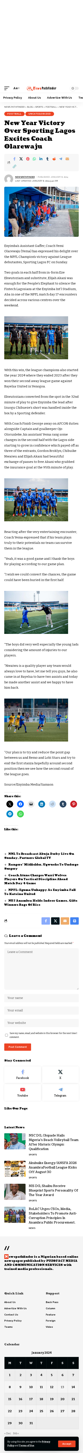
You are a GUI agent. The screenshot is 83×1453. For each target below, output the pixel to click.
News (32, 1228)
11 (41, 1387)
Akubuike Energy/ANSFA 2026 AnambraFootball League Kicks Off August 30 (53, 1167)
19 (52, 1399)
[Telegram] (60, 1092)
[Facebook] (22, 1074)
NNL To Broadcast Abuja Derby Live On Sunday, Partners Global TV (39, 856)
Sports (33, 1154)
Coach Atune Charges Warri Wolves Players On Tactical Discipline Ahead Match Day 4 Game (36, 879)
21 (73, 1399)
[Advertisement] (41, 42)
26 (52, 1411)
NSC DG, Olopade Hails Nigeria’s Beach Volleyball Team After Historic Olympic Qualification (54, 1142)
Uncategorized (40, 114)
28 (73, 1411)
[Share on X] (21, 158)
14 (73, 1387)
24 (31, 1411)
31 (31, 1423)
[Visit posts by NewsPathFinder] (8, 179)
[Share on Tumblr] (47, 158)
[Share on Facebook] (14, 158)
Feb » (16, 1433)
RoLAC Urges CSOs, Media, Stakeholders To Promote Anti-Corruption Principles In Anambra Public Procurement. (53, 1216)
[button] (67, 1444)
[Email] (67, 158)
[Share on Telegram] (61, 158)
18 (41, 1399)
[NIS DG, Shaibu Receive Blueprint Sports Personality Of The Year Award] (15, 1192)
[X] (60, 1074)
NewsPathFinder (25, 177)
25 (41, 1411)
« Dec (7, 1433)
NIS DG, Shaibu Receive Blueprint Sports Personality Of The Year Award (53, 1190)
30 (21, 1423)
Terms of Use (26, 1445)
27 (62, 1411)
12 (51, 1387)
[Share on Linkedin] (41, 158)
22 (10, 1411)
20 (62, 1399)
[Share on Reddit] (54, 158)
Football (14, 114)
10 (31, 1387)
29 (10, 1423)
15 (9, 1399)
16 (20, 1399)
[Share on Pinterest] (28, 158)
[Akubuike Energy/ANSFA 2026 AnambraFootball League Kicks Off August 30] (15, 1169)
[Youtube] (22, 1092)
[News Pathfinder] (41, 88)
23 (20, 1411)
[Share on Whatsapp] (34, 158)
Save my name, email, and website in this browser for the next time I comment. (43, 1035)
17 (31, 1399)
